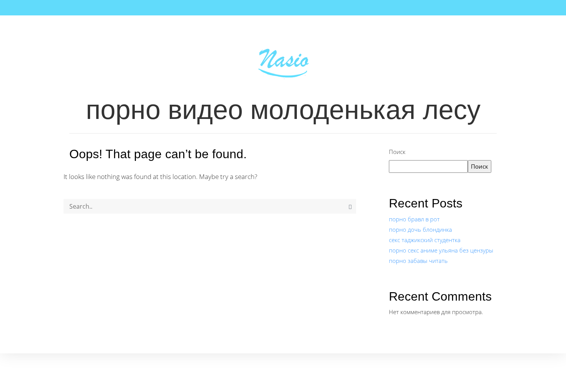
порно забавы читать (418, 260)
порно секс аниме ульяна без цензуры (441, 250)
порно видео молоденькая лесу (283, 110)
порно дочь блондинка (420, 229)
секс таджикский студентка (425, 240)
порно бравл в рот (414, 219)
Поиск (397, 152)
